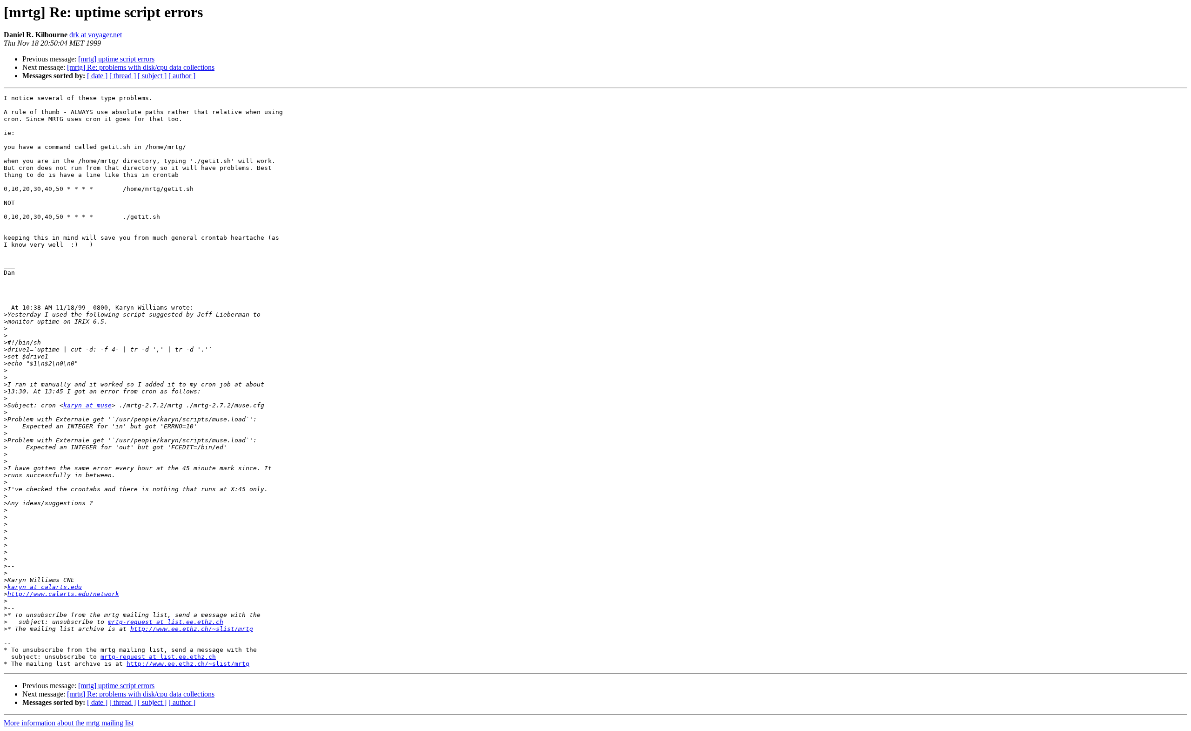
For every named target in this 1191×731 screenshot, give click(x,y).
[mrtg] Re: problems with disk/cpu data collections (140, 67)
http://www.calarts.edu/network (63, 593)
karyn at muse (87, 405)
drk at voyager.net (95, 35)
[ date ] (97, 76)
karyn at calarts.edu (44, 586)
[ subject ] (152, 76)
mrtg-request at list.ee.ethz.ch (165, 621)
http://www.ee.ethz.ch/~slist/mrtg (191, 628)
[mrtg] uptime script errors (116, 59)
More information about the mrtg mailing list (69, 723)
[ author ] (181, 76)
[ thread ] (122, 76)
